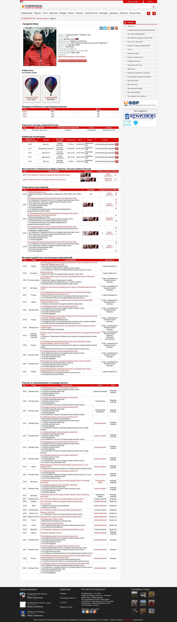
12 (115, 175)
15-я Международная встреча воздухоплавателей (58, 407)
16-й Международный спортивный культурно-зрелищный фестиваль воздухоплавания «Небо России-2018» (65, 342)
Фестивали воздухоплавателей (140, 38)
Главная (63, 593)
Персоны (37, 13)
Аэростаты (53, 13)
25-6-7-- (116, 233)
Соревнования (26, 13)
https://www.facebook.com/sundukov (72, 57)
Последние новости (68, 598)
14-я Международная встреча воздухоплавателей (58, 397)
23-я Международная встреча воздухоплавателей (58, 306)
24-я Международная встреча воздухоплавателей (58, 351)
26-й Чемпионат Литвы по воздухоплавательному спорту (61, 501)
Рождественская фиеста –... (38, 594)
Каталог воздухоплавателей (139, 46)
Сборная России (91, 13)
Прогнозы (124, 13)
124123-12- (116, 204)
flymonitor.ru (128, 620)
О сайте (63, 602)
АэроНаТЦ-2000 (51, 98)
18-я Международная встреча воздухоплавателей (58, 442)
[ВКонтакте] (101, 28)
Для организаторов (135, 88)
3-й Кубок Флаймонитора (36, 192)
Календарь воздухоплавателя (139, 77)
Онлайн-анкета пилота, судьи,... (40, 603)
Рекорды (62, 13)
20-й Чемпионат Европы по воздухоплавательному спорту (62, 499)
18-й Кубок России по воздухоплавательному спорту (46, 180)
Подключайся (133, 1)
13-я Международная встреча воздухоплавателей (58, 388)
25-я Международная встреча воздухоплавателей (58, 536)
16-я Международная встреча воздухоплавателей (58, 417)
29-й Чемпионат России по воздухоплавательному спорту (48, 175)
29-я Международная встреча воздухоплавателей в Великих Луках (52, 227)
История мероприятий (136, 34)
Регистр (71, 13)
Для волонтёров (134, 92)
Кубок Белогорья (46, 272)
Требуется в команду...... (37, 612)
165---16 (116, 246)
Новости (131, 26)
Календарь (103, 13)
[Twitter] (105, 28)
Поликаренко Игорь (100, 481)
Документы (114, 13)
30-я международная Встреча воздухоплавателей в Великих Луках (52, 242)
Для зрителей (133, 81)
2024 (24, 116)
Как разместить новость (137, 96)
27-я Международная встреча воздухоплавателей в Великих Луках (65, 563)
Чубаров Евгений (100, 501)
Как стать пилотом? (135, 42)
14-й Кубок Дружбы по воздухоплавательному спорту (60, 546)
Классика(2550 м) (108, 179)
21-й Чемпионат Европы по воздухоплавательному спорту (62, 529)
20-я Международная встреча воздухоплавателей (58, 455)
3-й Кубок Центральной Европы (52, 523)
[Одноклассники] (108, 28)
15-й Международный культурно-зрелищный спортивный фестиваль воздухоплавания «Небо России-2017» (65, 293)
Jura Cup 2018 (45, 504)
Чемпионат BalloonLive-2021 (51, 533)
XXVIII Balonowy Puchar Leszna (51, 519)
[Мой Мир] (112, 28)
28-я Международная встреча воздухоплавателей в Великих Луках (52, 198)
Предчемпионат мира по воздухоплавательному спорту (61, 517)
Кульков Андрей (100, 423)
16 (115, 180)
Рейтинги (79, 13)
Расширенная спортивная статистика (73, 61)
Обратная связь (66, 607)
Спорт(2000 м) (108, 175)
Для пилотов (132, 84)
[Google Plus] (116, 28)
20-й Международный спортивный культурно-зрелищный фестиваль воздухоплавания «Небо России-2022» (65, 556)
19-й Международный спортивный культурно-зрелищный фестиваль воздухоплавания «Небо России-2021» (65, 370)
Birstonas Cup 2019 (47, 512)
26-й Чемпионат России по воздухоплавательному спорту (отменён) (65, 361)
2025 (24, 114)
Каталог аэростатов (135, 57)
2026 (24, 112)
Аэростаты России (135, 65)
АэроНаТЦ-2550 (31, 98)
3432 (116, 194)
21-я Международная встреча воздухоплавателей (58, 471)
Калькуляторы (135, 13)
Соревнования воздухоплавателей (141, 30)
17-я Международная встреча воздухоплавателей (58, 432)
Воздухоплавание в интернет (139, 73)
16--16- (116, 218)
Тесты (45, 13)
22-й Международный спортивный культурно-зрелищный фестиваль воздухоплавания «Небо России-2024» (52, 214)
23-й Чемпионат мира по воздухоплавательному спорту (61, 510)
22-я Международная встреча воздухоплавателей (58, 485)
